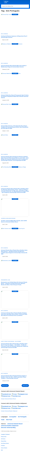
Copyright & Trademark (5, 434)
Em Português (22, 416)
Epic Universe (4, 33)
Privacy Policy (3, 441)
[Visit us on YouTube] (16, 396)
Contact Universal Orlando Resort (8, 398)
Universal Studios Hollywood (9, 425)
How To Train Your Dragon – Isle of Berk (11, 341)
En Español (12, 416)
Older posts (25, 385)
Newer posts (5, 385)
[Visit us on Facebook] (6, 394)
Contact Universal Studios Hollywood (9, 411)
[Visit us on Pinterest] (5, 396)
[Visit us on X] (14, 394)
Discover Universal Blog (8, 427)
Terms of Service (4, 447)
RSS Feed (9, 419)
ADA (2, 450)
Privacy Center (3, 436)
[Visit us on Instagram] (23, 394)
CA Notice (3, 445)
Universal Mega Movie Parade (8, 218)
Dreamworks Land (5, 279)
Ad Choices (3, 438)
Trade (2, 419)
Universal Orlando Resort (15, 423)
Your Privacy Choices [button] (5, 443)
